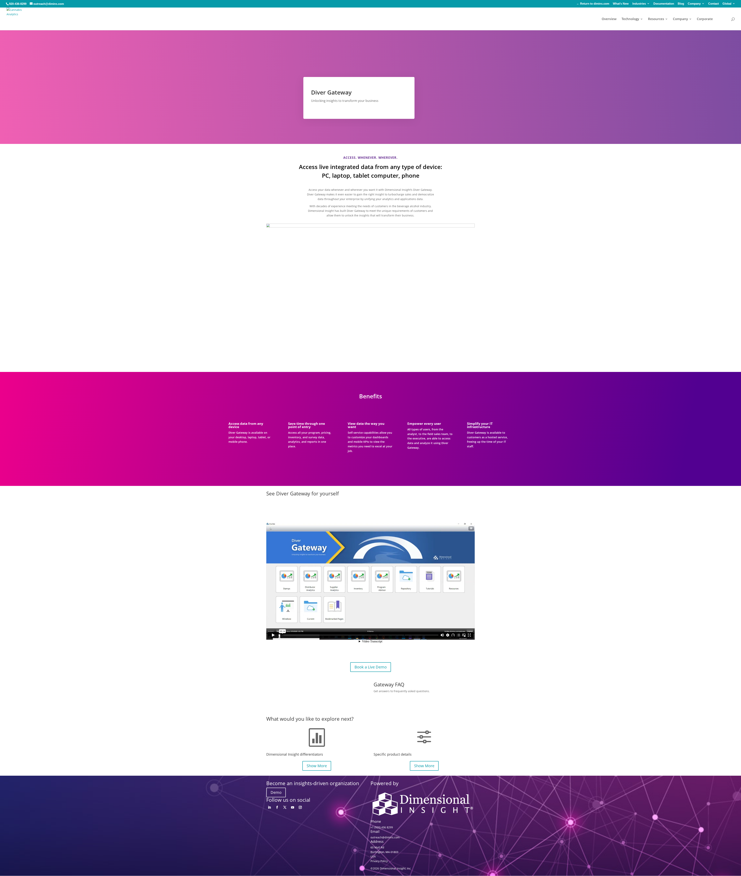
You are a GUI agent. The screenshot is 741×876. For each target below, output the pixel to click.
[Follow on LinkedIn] (269, 807)
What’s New (621, 3)
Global (726, 3)
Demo (276, 792)
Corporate (705, 19)
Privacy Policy (379, 861)
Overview (609, 19)
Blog (681, 3)
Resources (656, 19)
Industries (639, 3)
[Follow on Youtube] (292, 807)
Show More (317, 765)
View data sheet (392, 701)
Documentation (663, 3)
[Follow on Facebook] (277, 807)
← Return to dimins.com (592, 3)
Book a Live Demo (370, 667)
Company (694, 3)
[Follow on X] (285, 807)
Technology (630, 19)
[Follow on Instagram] (300, 807)
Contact (713, 3)
